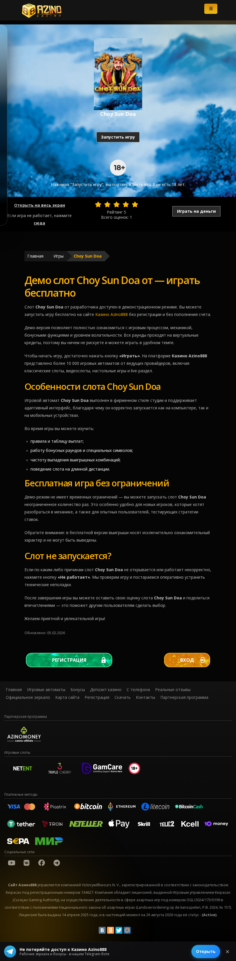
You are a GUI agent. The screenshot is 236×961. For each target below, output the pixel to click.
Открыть (206, 951)
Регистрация (69, 660)
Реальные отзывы (173, 689)
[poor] (107, 204)
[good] (126, 204)
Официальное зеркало (28, 697)
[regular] (116, 204)
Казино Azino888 (111, 314)
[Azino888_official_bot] (57, 862)
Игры (59, 256)
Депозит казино (105, 689)
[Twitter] (118, 930)
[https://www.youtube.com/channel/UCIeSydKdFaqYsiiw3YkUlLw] (11, 862)
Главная (35, 256)
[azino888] (26, 862)
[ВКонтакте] (102, 930)
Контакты (145, 697)
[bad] (98, 204)
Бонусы (78, 689)
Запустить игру (118, 137)
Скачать (123, 697)
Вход (187, 660)
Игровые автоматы (46, 689)
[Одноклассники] (110, 930)
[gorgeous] (135, 204)
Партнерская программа (184, 697)
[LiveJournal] (135, 930)
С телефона (138, 689)
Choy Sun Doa (88, 256)
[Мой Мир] (127, 930)
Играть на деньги (196, 211)
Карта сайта (67, 697)
